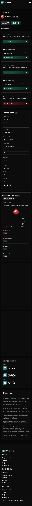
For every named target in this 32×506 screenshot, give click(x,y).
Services (5, 460)
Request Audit (6, 458)
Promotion (5, 465)
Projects (4, 463)
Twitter (4, 477)
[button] (30, 2)
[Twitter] (10, 185)
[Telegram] (7, 185)
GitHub (4, 480)
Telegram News (7, 475)
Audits (4, 483)
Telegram (5, 472)
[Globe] (4, 185)
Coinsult (9, 2)
